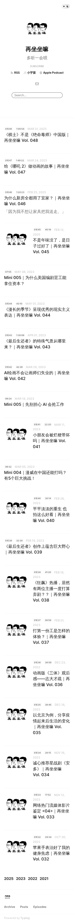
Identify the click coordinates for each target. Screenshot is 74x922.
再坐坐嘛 (37, 49)
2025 (9, 878)
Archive (9, 906)
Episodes (39, 906)
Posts (24, 906)
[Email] (37, 83)
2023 (20, 878)
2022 (32, 878)
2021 (44, 878)
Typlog (25, 918)
